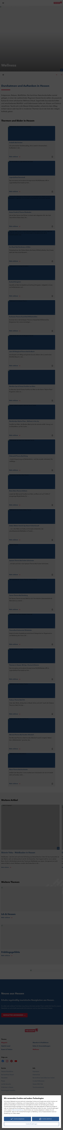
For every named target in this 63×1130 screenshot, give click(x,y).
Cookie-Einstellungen (31, 1124)
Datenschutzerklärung (17, 1110)
